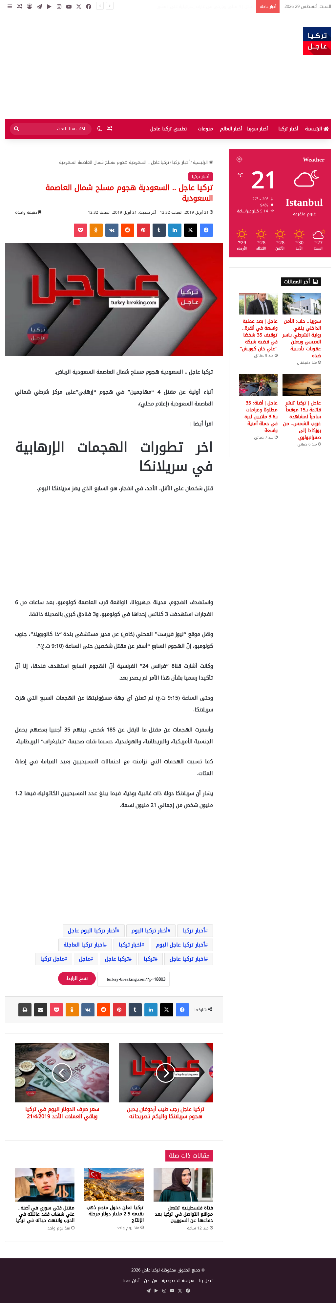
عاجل (84, 959)
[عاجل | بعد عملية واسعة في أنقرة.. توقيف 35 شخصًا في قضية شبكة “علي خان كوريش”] (258, 304)
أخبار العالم (231, 128)
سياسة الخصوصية (178, 1280)
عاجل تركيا (52, 959)
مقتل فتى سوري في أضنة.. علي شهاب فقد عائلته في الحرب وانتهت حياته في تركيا (44, 1214)
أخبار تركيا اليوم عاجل (92, 930)
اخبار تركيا (130, 945)
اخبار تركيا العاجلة (84, 945)
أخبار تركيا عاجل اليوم (180, 945)
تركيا (149, 959)
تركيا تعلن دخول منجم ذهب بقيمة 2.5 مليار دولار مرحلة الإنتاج (115, 1214)
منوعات (205, 128)
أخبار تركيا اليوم (150, 930)
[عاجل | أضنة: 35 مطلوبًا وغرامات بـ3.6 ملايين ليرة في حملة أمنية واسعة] (258, 385)
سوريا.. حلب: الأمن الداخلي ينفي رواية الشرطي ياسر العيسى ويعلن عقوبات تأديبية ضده (173, 6)
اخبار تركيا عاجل (187, 959)
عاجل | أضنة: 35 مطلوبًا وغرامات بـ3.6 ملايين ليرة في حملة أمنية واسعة (261, 417)
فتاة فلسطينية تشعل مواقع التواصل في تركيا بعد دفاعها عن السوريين (184, 1214)
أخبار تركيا (288, 128)
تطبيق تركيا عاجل (168, 128)
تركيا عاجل (117, 959)
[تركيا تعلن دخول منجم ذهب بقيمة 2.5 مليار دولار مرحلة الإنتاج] (114, 1185)
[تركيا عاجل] (317, 41)
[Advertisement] (112, 67)
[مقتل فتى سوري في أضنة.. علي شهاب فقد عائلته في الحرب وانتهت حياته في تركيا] (44, 1185)
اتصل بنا (206, 1280)
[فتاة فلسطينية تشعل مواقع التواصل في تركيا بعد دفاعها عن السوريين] (183, 1185)
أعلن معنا (131, 1280)
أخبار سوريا (257, 128)
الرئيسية (314, 128)
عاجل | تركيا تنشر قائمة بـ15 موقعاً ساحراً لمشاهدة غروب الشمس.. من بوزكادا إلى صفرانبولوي (302, 420)
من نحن (150, 1280)
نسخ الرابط (77, 978)
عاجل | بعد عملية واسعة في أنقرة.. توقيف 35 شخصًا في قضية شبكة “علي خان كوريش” (259, 335)
